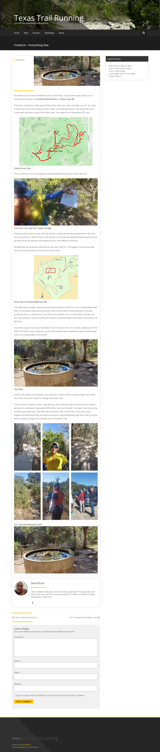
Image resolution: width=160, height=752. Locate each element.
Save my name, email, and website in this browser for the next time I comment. (50, 695)
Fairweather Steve (21, 228)
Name (17, 661)
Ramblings (49, 33)
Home (16, 33)
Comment (19, 637)
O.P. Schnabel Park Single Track (83, 617)
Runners (36, 33)
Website (17, 684)
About (61, 33)
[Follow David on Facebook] (32, 603)
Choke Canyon (114, 76)
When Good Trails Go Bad (119, 66)
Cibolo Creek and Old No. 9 (26, 617)
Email (17, 672)
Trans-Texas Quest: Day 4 (119, 68)
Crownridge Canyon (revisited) (121, 73)
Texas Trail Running (49, 18)
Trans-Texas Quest (116, 71)
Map (26, 33)
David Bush (20, 60)
